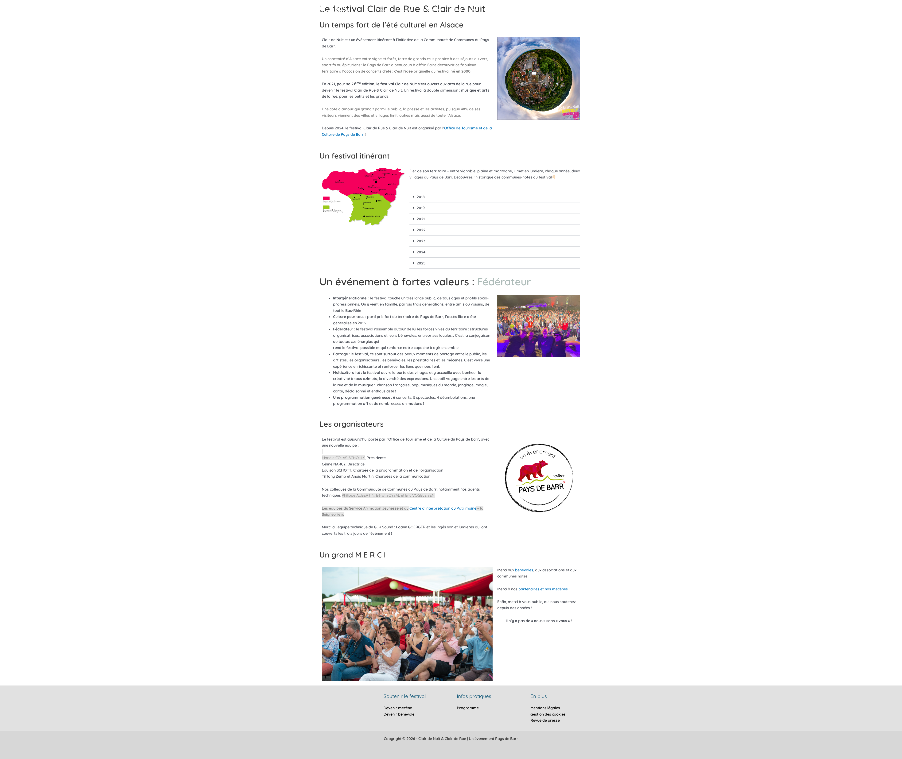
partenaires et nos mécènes (543, 589)
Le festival (404, 9)
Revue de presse (545, 720)
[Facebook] (578, 9)
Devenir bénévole (399, 714)
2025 (421, 263)
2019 (421, 207)
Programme (468, 707)
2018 (421, 196)
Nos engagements (521, 9)
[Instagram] (588, 9)
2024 (421, 252)
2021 (421, 219)
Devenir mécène (398, 707)
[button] (445, 9)
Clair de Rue (465, 9)
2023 (421, 241)
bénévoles (524, 570)
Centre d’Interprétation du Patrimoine (442, 508)
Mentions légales (545, 707)
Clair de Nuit (432, 9)
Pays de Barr (506, 738)
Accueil (381, 9)
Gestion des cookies (548, 714)
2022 (421, 230)
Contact (490, 9)
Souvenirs (558, 9)
